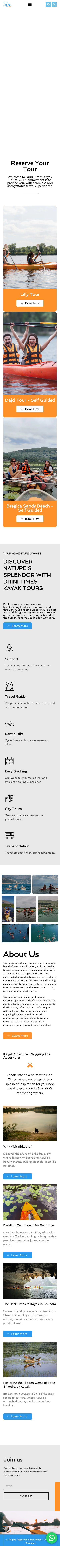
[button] (30, 4)
